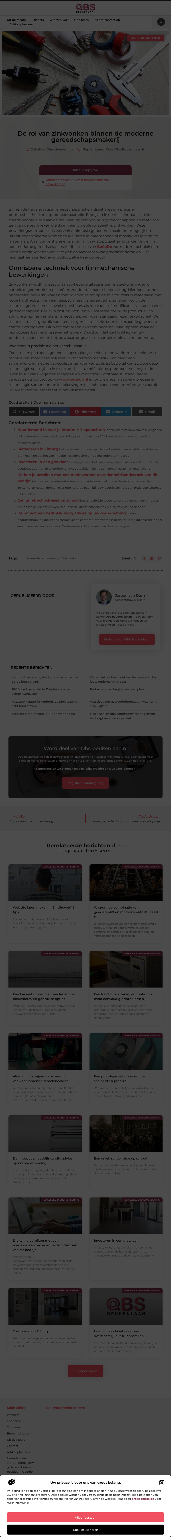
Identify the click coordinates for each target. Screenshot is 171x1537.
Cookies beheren (85, 1529)
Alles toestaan (85, 1517)
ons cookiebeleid (143, 1498)
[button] (162, 1482)
